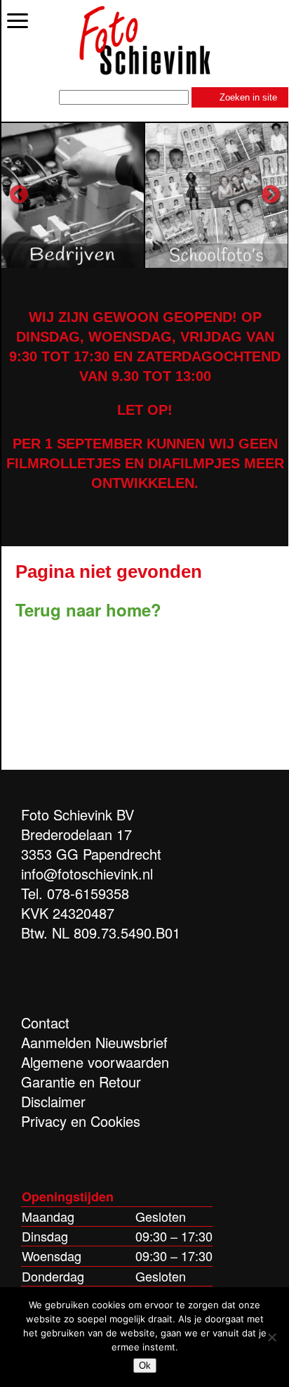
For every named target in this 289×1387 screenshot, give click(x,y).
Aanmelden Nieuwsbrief (94, 1042)
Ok (145, 1365)
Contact (45, 1022)
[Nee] (271, 1337)
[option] (73, 195)
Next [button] (270, 194)
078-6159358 (88, 893)
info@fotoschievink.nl (87, 873)
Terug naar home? (88, 609)
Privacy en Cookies (80, 1121)
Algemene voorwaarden (95, 1062)
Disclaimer (53, 1101)
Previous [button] (18, 194)
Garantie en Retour (81, 1081)
